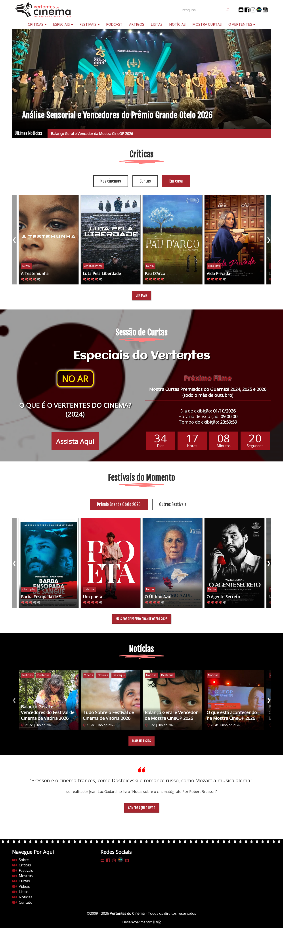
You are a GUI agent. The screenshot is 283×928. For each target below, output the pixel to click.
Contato (25, 902)
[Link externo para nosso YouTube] (265, 10)
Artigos (136, 24)
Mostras (26, 875)
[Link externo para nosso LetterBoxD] (259, 9)
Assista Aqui (75, 441)
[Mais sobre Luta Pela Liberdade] (110, 239)
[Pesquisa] (227, 10)
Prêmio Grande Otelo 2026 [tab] (119, 504)
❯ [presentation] (268, 239)
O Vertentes (240, 24)
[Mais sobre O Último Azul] (172, 563)
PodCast (114, 24)
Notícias (177, 24)
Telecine (89, 589)
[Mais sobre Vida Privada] (234, 239)
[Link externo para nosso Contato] (241, 10)
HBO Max (214, 266)
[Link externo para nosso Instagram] (252, 10)
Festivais (88, 24)
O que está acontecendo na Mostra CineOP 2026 (91, 133)
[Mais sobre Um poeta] (110, 563)
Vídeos (24, 886)
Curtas (24, 881)
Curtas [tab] (145, 181)
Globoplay (29, 589)
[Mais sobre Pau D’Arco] (172, 239)
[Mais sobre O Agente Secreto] (234, 563)
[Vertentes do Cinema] (55, 10)
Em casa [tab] (176, 181)
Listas (157, 24)
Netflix (26, 266)
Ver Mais (141, 296)
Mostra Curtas (207, 24)
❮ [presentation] (14, 239)
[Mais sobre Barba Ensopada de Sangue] (48, 563)
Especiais (62, 24)
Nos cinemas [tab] (110, 181)
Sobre (24, 859)
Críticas (36, 24)
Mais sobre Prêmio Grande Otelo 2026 (141, 619)
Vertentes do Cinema (127, 913)
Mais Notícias (141, 741)
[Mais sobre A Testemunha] (48, 239)
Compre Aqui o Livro (141, 808)
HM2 (157, 922)
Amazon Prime (93, 266)
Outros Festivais (172, 504)
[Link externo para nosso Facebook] (247, 10)
